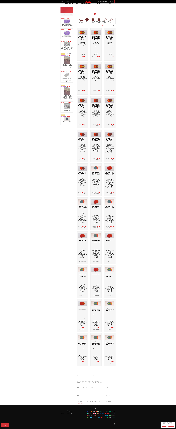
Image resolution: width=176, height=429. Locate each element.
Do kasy (111, 1)
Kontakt (109, 3)
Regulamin (62, 413)
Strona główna (66, 14)
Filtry (5, 425)
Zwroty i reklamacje (69, 413)
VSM (71, 14)
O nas (103, 3)
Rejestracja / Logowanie (64, 1)
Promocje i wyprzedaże (86, 3)
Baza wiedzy (97, 3)
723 (113, 25)
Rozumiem (168, 426)
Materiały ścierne (69, 3)
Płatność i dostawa (69, 411)
